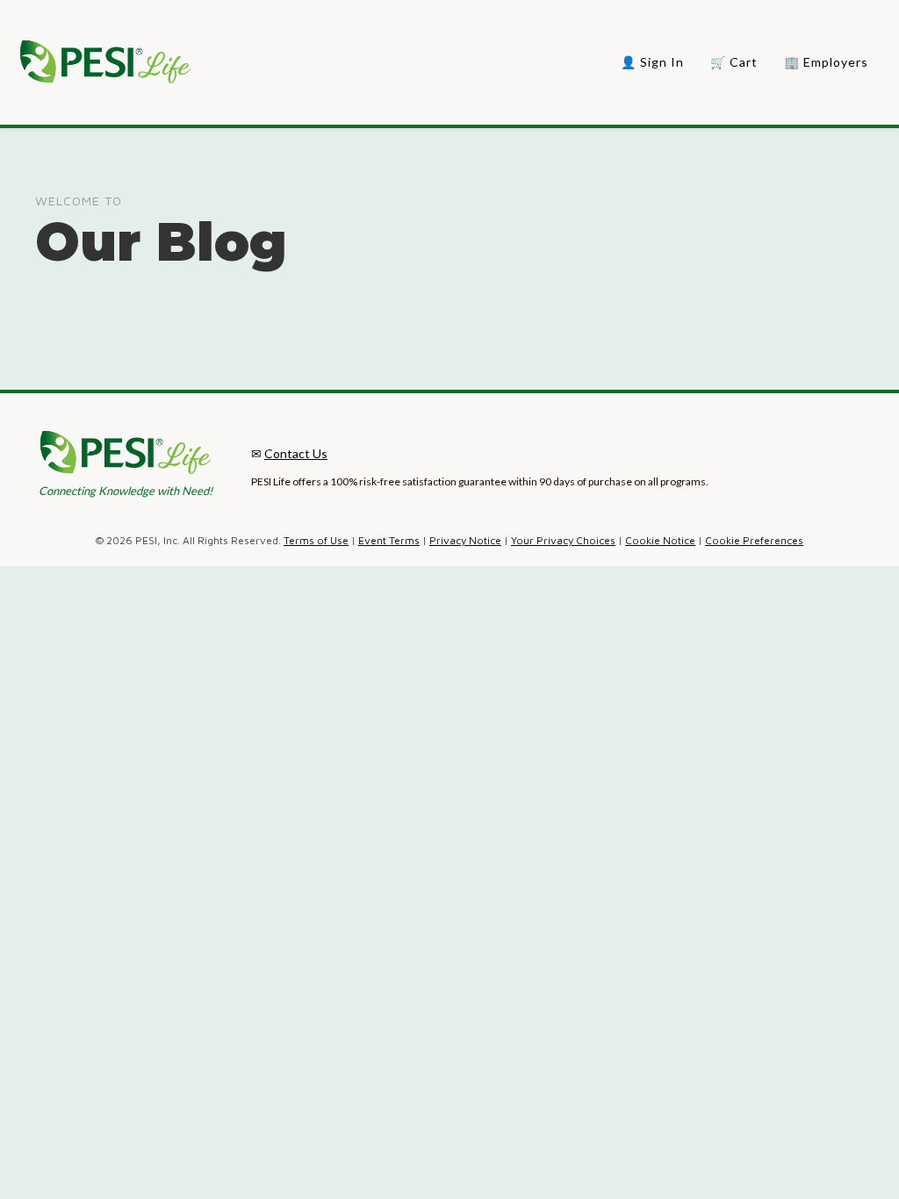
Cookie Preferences (754, 540)
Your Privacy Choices (563, 540)
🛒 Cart (734, 61)
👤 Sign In (652, 61)
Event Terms (389, 540)
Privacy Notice (465, 540)
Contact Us (295, 453)
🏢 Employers (826, 61)
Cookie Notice (660, 540)
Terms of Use (316, 540)
